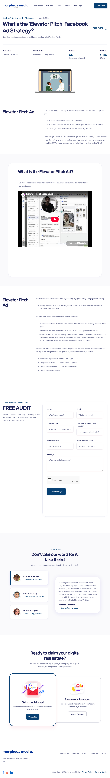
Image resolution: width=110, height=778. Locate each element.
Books (67, 6)
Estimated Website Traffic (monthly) (86, 424)
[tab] (29, 578)
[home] (16, 6)
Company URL (52, 423)
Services (49, 6)
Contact (104, 753)
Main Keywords (53, 440)
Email (78, 409)
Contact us (101, 6)
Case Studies (38, 6)
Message (50, 454)
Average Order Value (84, 440)
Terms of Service (101, 772)
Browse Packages (77, 714)
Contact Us (32, 717)
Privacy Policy (87, 772)
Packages (94, 753)
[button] (78, 5)
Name (49, 409)
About (58, 6)
